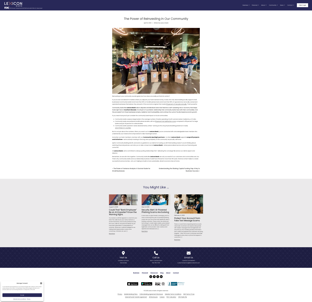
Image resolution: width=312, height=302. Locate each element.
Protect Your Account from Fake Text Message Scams (187, 219)
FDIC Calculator (171, 297)
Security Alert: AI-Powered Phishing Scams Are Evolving (155, 211)
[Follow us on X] (157, 276)
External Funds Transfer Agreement (136, 297)
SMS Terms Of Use (188, 294)
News (281, 5)
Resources (154, 273)
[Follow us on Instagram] (150, 276)
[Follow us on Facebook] (154, 276)
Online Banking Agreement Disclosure (151, 294)
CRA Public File (182, 297)
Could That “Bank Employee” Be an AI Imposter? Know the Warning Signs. (123, 212)
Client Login (302, 5)
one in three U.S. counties (123, 128)
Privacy (28, 299)
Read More (112, 233)
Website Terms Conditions (19, 299)
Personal (254, 5)
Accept (22, 295)
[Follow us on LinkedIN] (161, 276)
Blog (161, 273)
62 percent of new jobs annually (176, 104)
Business (245, 5)
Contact (290, 5)
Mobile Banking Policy (131, 294)
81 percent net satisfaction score (165, 121)
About (263, 5)
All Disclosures (153, 297)
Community (272, 5)
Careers (162, 297)
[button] (41, 283)
